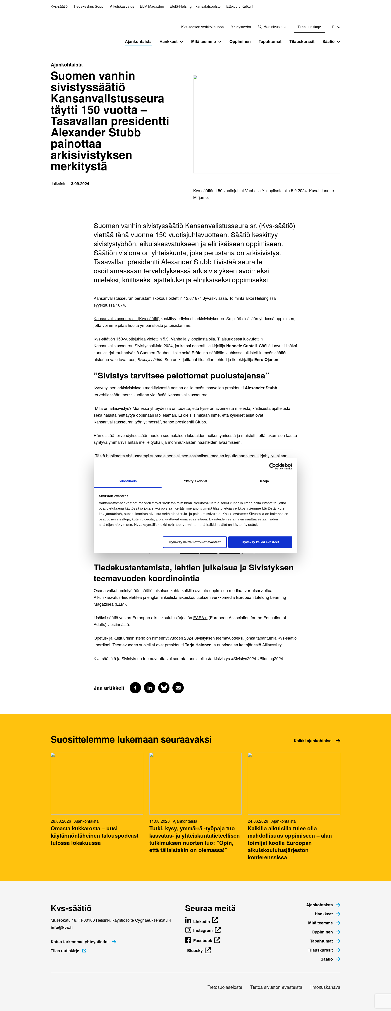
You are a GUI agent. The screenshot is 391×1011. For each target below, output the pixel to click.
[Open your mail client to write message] (178, 687)
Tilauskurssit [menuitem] (302, 41)
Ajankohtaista (67, 64)
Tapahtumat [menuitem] (270, 41)
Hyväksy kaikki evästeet (260, 542)
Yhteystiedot (241, 26)
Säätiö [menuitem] (328, 41)
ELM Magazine (152, 6)
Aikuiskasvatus (122, 6)
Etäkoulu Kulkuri (239, 6)
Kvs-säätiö (59, 6)
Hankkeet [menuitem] (169, 41)
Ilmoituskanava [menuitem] (325, 987)
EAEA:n (200, 617)
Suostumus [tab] (128, 481)
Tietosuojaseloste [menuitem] (224, 987)
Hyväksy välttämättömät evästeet (195, 542)
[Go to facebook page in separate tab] (135, 687)
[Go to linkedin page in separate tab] (149, 687)
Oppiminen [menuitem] (240, 41)
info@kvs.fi (62, 927)
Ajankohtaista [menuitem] (138, 41)
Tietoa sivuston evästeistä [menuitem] (276, 987)
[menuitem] (323, 904)
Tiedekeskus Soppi (88, 6)
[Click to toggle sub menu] (181, 41)
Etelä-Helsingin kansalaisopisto (195, 6)
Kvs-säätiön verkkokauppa (202, 26)
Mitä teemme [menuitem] (203, 41)
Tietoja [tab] (263, 481)
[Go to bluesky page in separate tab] (163, 687)
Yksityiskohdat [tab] (195, 481)
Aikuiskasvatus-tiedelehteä (118, 597)
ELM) (121, 604)
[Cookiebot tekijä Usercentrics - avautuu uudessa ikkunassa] (272, 466)
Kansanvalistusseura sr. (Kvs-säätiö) (127, 318)
